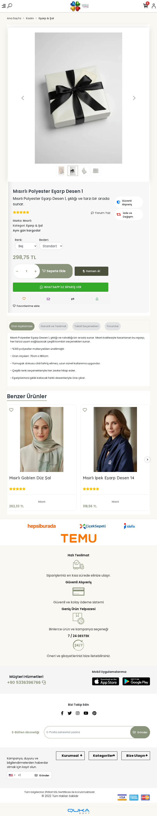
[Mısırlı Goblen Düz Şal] (41, 439)
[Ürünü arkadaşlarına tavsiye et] (49, 299)
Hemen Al (93, 271)
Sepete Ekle (56, 271)
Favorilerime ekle (28, 306)
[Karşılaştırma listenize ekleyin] (73, 299)
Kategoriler (103, 755)
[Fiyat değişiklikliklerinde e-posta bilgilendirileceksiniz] (98, 299)
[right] (147, 460)
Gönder (142, 732)
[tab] (22, 326)
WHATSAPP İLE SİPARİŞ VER (62, 287)
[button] (23, 98)
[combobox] (12, 775)
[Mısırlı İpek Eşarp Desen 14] (115, 439)
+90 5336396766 (24, 682)
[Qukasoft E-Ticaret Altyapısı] (78, 811)
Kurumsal (70, 755)
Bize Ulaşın (135, 755)
